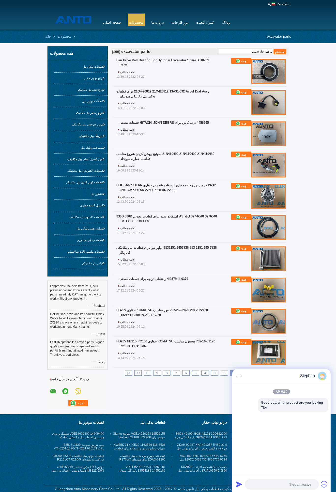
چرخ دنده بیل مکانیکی (90, 90)
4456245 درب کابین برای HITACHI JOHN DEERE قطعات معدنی (164, 122)
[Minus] (239, 376)
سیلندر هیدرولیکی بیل (89, 228)
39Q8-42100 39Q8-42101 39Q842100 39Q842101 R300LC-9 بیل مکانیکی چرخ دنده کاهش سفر (201, 437)
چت (243, 61)
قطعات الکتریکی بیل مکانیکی (85, 170)
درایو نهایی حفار (93, 78)
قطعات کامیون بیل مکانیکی (86, 217)
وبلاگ (226, 22)
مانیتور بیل (97, 194)
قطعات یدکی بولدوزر (90, 240)
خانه (48, 36)
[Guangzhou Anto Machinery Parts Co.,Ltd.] (71, 19)
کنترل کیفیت (205, 22)
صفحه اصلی (112, 22)
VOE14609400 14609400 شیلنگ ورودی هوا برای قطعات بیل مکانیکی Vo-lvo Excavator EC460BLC (78, 437)
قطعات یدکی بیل (93, 66)
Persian (282, 4)
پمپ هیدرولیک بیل (92, 147)
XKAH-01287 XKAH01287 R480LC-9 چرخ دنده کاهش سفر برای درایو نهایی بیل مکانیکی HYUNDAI (202, 448)
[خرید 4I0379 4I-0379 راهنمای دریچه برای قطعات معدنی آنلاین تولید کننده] (268, 290)
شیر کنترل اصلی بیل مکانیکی (85, 159)
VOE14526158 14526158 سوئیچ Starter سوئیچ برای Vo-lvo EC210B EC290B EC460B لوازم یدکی (139, 437)
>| (128, 373)
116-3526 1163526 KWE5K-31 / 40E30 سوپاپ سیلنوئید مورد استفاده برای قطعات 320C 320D (140, 448)
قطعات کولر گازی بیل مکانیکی (84, 182)
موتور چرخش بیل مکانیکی (87, 124)
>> (138, 373)
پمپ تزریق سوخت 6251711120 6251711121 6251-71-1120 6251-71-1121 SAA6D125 (79, 448)
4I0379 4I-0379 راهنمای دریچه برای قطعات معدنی (154, 279)
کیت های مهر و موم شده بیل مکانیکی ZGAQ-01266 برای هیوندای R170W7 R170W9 (142, 459)
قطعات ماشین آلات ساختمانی (85, 251)
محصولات (136, 22)
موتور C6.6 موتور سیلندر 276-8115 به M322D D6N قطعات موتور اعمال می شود (77, 468)
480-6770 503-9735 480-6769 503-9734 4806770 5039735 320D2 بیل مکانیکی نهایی (203, 459)
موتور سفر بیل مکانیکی (89, 113)
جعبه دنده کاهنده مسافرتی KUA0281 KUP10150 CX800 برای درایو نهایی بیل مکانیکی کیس (202, 470)
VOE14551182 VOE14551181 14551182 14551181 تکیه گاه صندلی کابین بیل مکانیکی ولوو (142, 470)
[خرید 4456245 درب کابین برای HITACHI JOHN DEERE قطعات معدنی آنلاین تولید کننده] (268, 133)
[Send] (239, 484)
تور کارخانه (180, 22)
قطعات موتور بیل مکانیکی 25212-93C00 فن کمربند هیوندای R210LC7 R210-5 (78, 457)
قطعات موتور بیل (92, 101)
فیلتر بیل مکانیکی (92, 263)
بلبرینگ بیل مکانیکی (91, 136)
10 (148, 373)
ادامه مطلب (127, 72)
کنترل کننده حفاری (91, 205)
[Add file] (324, 484)
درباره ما (157, 22)
